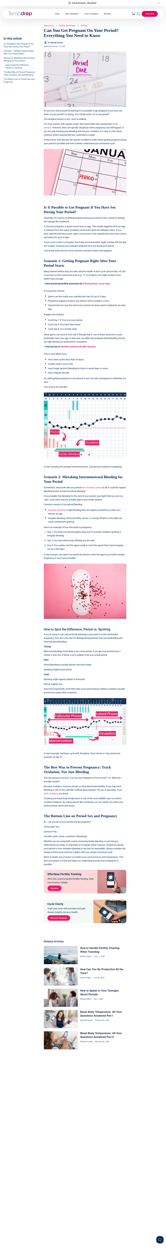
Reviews (107, 14)
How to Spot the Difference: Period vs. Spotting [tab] (17, 66)
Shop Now (149, 14)
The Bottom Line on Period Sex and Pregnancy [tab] (19, 80)
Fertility (84, 25)
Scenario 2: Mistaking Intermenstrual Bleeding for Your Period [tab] (19, 59)
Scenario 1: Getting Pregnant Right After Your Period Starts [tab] (19, 52)
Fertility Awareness (67, 25)
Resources (49, 25)
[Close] (158, 3)
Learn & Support (91, 14)
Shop (57, 14)
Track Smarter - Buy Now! (84, 3)
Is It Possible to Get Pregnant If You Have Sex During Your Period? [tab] (19, 45)
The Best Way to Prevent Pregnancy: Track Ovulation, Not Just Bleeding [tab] (19, 73)
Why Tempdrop (71, 14)
